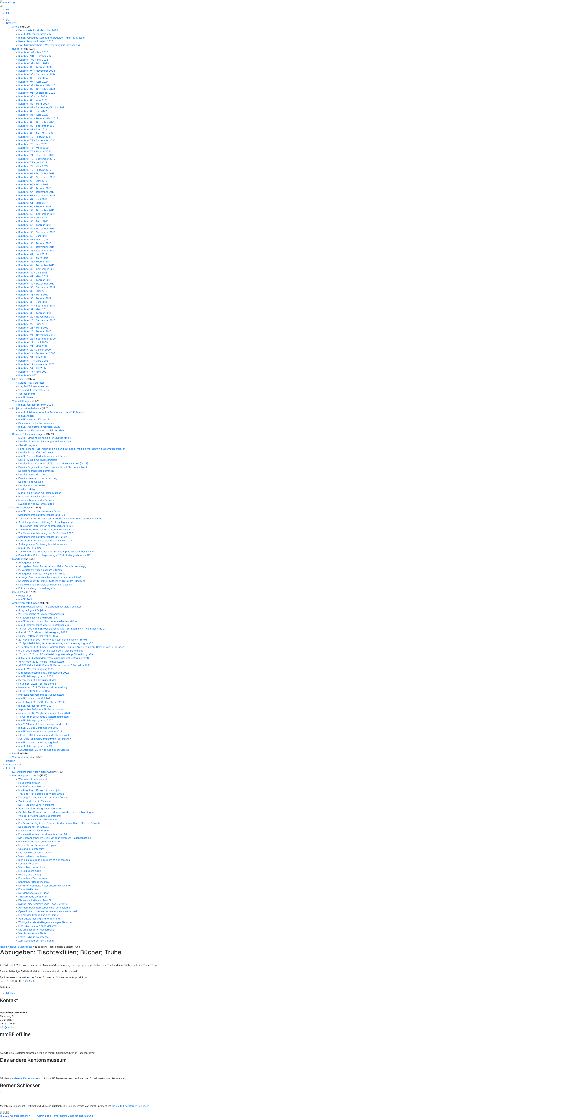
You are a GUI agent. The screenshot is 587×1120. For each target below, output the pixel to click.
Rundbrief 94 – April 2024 (33, 81)
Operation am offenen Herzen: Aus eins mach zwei (47, 911)
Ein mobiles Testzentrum (32, 878)
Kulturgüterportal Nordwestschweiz (32, 771)
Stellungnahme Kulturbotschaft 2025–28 (41, 514)
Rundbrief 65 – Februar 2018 (34, 188)
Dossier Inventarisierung (32, 474)
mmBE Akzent (26, 415)
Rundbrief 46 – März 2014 (33, 257)
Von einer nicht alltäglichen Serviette (39, 808)
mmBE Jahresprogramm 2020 (35, 720)
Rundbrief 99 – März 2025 (33, 63)
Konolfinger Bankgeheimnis (34, 881)
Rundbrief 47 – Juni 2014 (32, 254)
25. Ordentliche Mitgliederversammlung (41, 613)
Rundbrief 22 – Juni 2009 (33, 342)
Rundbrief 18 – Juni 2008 (32, 356)
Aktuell (16, 26)
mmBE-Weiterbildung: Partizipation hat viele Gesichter (49, 606)
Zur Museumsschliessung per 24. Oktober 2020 (45, 533)
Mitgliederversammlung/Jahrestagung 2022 (43, 672)
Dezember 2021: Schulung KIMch (37, 680)
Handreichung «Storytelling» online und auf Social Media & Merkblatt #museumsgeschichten (71, 448)
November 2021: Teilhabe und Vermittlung (42, 687)
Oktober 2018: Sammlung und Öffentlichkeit (43, 735)
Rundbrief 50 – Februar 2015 (34, 243)
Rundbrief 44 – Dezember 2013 (36, 265)
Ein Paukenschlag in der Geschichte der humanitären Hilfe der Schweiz (59, 823)
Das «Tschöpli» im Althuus (33, 826)
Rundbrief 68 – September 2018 (36, 177)
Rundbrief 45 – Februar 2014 (34, 261)
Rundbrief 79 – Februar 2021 (34, 136)
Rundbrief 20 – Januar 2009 (34, 349)
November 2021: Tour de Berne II (37, 683)
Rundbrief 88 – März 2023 (33, 103)
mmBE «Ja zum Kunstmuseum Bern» (39, 511)
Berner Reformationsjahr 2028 (35, 41)
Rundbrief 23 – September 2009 (37, 338)
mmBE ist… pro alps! (30, 547)
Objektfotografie (28, 445)
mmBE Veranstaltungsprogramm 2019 (40, 731)
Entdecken (12, 768)
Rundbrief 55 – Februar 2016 (34, 224)
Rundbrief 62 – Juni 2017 (32, 199)
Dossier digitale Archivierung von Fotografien (44, 441)
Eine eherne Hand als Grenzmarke (37, 819)
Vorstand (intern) (22, 757)
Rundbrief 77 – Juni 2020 (32, 144)
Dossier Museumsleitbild (32, 485)
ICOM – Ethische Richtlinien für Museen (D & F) (45, 437)
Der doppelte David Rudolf (33, 892)
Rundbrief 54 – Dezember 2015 (36, 228)
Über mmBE (19, 379)
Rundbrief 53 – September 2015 (36, 232)
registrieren (24, 595)
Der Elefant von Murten (31, 786)
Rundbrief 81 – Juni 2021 (32, 129)
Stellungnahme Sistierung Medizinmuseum (42, 544)
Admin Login (44, 1115)
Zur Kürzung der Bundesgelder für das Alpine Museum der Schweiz (57, 551)
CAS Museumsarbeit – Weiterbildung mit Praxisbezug (49, 44)
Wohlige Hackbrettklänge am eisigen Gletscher (45, 922)
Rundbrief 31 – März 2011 (32, 309)
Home (3, 946)
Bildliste (10, 993)
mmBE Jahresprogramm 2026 (35, 33)
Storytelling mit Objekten (32, 610)
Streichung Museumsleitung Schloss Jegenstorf (45, 522)
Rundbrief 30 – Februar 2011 (34, 312)
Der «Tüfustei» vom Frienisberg (36, 804)
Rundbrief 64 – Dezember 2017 (36, 191)
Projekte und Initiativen (25, 408)
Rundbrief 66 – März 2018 (33, 184)
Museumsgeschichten (24, 775)
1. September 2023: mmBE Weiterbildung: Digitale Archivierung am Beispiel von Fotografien (71, 646)
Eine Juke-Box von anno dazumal (37, 925)
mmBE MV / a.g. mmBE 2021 (34, 698)
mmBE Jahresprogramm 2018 (35, 746)
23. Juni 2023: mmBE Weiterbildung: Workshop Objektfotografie (55, 654)
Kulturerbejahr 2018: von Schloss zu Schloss (43, 749)
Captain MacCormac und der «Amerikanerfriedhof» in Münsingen (56, 812)
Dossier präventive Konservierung (37, 478)
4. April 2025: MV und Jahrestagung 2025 (42, 632)
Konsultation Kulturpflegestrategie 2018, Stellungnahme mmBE (54, 555)
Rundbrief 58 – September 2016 (36, 213)
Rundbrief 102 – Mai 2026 (33, 52)
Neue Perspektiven (29, 782)
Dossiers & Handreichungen (28, 434)
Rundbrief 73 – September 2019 (36, 158)
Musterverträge (27, 489)
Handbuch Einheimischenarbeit (36, 496)
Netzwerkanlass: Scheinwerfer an (37, 617)
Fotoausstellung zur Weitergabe (36, 588)
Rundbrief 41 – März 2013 (33, 276)
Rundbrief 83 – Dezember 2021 (36, 122)
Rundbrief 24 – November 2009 (36, 334)
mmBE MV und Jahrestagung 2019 (38, 727)
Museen (10, 760)
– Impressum (59, 1115)
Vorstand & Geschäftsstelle (34, 390)
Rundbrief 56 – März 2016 (33, 221)
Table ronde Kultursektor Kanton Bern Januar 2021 (47, 529)
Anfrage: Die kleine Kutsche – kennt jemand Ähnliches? (49, 577)
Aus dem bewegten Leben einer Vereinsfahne (44, 907)
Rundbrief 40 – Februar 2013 (34, 279)
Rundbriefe (18, 48)
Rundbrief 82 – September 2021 (36, 125)
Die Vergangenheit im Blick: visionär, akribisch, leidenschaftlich (54, 837)
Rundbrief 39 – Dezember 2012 (36, 283)
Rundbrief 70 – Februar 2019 (34, 169)
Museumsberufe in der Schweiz (36, 500)
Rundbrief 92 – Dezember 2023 (36, 89)
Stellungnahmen (21, 507)
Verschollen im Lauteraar (32, 856)
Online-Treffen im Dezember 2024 (38, 635)
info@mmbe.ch (8, 1027)
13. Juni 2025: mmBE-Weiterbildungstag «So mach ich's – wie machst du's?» (62, 628)
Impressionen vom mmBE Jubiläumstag (41, 694)
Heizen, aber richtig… (30, 874)
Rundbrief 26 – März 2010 (33, 327)
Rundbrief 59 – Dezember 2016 (36, 210)
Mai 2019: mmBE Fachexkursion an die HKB (43, 724)
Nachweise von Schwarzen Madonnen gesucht (45, 584)
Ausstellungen (14, 764)
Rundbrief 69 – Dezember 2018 (36, 173)
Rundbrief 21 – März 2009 (33, 345)
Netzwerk (11, 22)
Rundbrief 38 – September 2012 (36, 287)
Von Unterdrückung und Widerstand (39, 918)
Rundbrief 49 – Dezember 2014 (36, 246)
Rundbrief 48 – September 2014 (36, 250)
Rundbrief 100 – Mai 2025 (33, 59)
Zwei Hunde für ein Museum (34, 801)
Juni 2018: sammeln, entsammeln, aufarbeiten (44, 738)
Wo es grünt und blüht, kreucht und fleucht (43, 797)
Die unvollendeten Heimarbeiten (36, 929)
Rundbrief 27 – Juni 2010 (32, 323)
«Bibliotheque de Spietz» (32, 896)
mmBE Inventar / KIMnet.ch (34, 419)
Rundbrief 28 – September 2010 (36, 320)
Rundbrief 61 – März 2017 (33, 202)
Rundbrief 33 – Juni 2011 (32, 301)
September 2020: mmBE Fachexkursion (41, 709)
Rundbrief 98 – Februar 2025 (35, 67)
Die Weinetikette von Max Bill (35, 900)
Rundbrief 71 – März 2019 (33, 166)
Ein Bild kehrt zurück (30, 870)
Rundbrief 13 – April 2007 (33, 371)
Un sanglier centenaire (31, 848)
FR (7, 13)
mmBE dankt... (26, 397)
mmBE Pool (19, 591)
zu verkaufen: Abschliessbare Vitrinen (40, 569)
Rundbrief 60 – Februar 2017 (34, 206)
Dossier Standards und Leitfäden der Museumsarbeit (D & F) (53, 463)
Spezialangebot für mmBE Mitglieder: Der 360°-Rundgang (51, 580)
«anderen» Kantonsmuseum (26, 1078)
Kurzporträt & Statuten (31, 382)
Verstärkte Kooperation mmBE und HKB (41, 430)
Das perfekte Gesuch (30, 481)
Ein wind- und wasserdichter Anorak (39, 841)
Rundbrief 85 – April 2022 (33, 114)
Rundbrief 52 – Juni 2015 (32, 235)
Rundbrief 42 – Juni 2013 (32, 272)
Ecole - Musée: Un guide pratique (37, 459)
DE (7, 9)
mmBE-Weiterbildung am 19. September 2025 (44, 624)
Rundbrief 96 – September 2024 (37, 74)
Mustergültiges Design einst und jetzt (39, 790)
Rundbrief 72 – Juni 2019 (32, 162)
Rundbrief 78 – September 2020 (36, 140)
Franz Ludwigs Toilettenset (34, 936)
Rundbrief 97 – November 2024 (36, 70)
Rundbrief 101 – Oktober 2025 (35, 56)
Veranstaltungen (21, 401)
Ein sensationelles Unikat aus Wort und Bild (43, 834)
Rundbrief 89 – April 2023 (33, 100)
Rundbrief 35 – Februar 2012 (34, 298)
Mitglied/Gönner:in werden (33, 386)
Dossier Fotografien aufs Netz (35, 452)
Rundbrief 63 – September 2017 (36, 195)
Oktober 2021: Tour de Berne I (35, 691)
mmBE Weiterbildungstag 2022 (36, 669)
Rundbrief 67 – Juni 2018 (32, 180)
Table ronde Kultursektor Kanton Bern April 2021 (46, 525)
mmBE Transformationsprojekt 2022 (39, 426)
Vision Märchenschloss (31, 867)
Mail (31, 981)
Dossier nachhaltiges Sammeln (36, 470)
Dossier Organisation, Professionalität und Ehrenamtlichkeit (52, 467)
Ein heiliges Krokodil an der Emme (38, 914)
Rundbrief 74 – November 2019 (36, 155)
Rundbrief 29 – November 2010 (36, 316)
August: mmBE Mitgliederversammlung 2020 (44, 713)
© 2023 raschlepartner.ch (15, 1115)
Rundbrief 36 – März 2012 (33, 294)
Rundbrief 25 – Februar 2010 (34, 331)
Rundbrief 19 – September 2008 (36, 353)
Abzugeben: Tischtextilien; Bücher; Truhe (41, 573)
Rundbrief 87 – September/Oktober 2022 (42, 107)
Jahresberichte (26, 393)
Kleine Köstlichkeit (28, 889)
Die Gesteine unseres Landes (35, 852)
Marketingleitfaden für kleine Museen (39, 492)
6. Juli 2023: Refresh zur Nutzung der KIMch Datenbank (50, 650)
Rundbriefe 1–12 (27, 375)
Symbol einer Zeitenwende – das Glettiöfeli (43, 903)
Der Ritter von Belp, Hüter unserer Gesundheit (44, 885)
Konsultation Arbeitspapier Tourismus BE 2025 (45, 540)
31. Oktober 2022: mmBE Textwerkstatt (41, 661)
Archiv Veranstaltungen (25, 602)
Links (15, 753)
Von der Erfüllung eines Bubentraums (39, 815)
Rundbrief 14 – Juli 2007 (32, 368)
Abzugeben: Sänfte (29, 562)
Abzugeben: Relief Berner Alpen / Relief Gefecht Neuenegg (52, 566)
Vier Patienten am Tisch (32, 933)
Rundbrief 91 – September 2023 (36, 92)
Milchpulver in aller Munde (33, 830)
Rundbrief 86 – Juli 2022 (32, 111)
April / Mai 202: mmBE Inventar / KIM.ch (41, 702)
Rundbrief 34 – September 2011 (36, 305)
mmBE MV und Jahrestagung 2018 (38, 742)
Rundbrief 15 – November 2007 (36, 364)
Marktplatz (18, 558)
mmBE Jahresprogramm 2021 (35, 705)
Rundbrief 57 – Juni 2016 (32, 217)
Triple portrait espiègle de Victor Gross (41, 793)
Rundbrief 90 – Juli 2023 (32, 96)
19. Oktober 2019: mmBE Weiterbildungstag (43, 716)
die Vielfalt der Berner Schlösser (130, 1105)
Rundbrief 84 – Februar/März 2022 (38, 118)
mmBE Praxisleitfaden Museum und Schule (42, 456)
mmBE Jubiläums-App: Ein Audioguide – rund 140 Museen (51, 37)
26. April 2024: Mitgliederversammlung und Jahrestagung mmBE (55, 643)
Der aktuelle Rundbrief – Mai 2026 (38, 30)
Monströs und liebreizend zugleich (38, 845)
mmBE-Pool (25, 599)
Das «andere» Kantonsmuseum (36, 423)
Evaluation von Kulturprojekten (36, 503)
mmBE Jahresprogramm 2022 (35, 676)
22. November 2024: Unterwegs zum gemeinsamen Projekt (52, 639)
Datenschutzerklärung (80, 1115)
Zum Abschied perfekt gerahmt (36, 940)
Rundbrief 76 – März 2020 (33, 147)
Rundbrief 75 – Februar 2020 (35, 151)
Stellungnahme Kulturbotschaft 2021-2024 (42, 536)
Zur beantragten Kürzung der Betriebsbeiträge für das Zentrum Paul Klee (60, 518)
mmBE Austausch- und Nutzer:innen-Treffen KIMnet (48, 621)
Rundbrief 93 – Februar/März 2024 (38, 85)
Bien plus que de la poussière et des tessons (44, 859)
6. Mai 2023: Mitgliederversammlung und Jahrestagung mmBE (54, 657)
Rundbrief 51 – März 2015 (33, 239)
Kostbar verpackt (28, 863)
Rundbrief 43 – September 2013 (36, 268)
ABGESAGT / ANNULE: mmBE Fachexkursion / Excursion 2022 (54, 665)
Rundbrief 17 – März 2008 (33, 360)
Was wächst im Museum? (32, 779)
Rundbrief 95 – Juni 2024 (33, 78)
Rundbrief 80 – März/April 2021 (36, 133)
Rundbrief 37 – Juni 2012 (32, 290)
